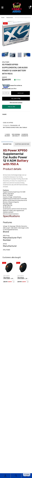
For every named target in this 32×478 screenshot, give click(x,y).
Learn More (13, 88)
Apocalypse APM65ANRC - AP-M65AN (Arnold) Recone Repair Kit (22, 279)
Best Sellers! (23, 127)
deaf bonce (6, 275)
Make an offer (11, 107)
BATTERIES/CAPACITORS (11, 127)
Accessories (14, 125)
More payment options (16, 102)
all (19, 125)
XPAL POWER (5, 62)
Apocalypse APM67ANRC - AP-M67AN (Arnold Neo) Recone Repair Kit (8, 279)
